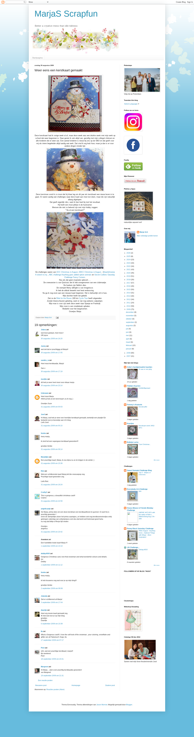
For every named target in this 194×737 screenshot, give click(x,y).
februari (129, 345)
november (130, 316)
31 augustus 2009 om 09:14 (51, 449)
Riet (42, 471)
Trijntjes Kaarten (133, 386)
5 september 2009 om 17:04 (52, 602)
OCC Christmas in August (67, 272)
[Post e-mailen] (57, 317)
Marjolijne (45, 457)
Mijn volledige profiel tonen (147, 236)
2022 (129, 266)
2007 (129, 356)
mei (127, 335)
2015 (129, 290)
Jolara (43, 330)
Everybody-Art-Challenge (137, 489)
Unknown (44, 393)
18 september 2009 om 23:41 (52, 659)
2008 (129, 353)
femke (43, 433)
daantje (44, 610)
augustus (129, 326)
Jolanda (44, 596)
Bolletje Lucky (132, 442)
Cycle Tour (83, 298)
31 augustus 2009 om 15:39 (51, 463)
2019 (129, 276)
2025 (129, 256)
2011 (129, 303)
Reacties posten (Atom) (55, 689)
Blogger (129, 705)
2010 (129, 306)
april (128, 339)
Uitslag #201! (143, 549)
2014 (129, 293)
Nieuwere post (40, 685)
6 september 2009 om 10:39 (52, 624)
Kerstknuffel (143, 407)
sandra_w (45, 360)
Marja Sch (144, 232)
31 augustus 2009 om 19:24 (51, 485)
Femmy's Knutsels (134, 405)
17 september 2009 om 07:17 (52, 640)
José (43, 414)
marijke (44, 379)
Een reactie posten (45, 680)
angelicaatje (46, 509)
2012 (129, 299)
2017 (129, 283)
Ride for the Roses (64, 298)
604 (140, 491)
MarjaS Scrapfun (66, 13)
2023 (129, 263)
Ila (42, 631)
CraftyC (44, 492)
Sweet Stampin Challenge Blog (139, 470)
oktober (129, 319)
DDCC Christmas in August (90, 272)
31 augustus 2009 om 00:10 (51, 426)
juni (127, 332)
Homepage (76, 685)
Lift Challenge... (133, 547)
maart (128, 342)
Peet (43, 648)
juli (127, 329)
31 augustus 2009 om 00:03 (51, 407)
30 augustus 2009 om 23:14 (51, 386)
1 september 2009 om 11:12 (51, 565)
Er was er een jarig (145, 369)
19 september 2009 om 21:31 (52, 676)
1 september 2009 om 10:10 (52, 546)
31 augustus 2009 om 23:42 (51, 532)
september (130, 322)
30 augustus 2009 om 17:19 (51, 371)
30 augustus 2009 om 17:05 (51, 353)
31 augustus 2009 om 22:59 (51, 501)
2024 (129, 260)
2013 (129, 296)
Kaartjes (130, 424)
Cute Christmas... (145, 444)
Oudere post (110, 685)
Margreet (44, 667)
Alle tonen (156, 460)
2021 (129, 270)
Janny (43, 346)
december (130, 312)
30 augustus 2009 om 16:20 (51, 339)
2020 (129, 273)
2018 (129, 280)
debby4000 (45, 554)
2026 (129, 253)
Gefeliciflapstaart (144, 388)
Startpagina (37, 58)
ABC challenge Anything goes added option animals (70, 275)
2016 (129, 286)
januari (129, 349)
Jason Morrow (101, 705)
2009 (129, 309)
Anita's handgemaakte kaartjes (139, 367)
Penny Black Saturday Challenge (140, 529)
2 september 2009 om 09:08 (52, 588)
